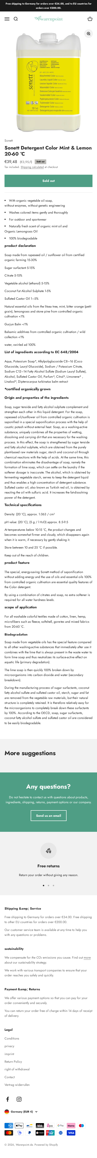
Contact (10, 1077)
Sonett (9, 140)
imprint (9, 1054)
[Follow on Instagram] (19, 1099)
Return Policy (13, 1061)
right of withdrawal (17, 1069)
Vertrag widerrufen (17, 1084)
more (87, 957)
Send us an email (48, 815)
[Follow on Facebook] (8, 1099)
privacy (9, 1046)
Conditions (12, 1038)
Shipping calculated (32, 167)
